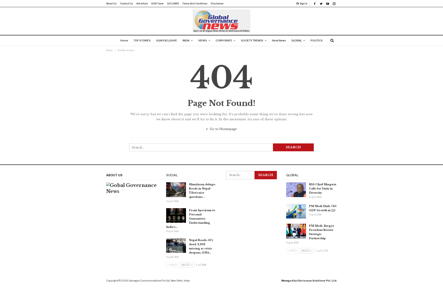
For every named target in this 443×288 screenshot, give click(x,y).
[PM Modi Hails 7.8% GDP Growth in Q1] (296, 211)
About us (111, 3)
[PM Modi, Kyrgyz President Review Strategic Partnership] (296, 231)
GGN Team (157, 3)
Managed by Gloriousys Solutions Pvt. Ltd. (309, 280)
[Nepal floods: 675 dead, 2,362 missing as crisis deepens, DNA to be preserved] (176, 245)
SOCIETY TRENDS (252, 40)
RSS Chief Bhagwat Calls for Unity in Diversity (322, 188)
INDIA (186, 40)
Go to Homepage (223, 129)
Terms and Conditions (194, 3)
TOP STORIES (142, 40)
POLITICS (317, 40)
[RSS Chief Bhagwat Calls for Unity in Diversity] (296, 189)
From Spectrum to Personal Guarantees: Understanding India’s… (190, 219)
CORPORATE (224, 40)
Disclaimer (217, 3)
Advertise (142, 3)
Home (124, 40)
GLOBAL (296, 40)
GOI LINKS (173, 3)
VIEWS (202, 40)
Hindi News (279, 40)
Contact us (126, 3)
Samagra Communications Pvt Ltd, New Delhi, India (159, 280)
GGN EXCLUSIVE (166, 40)
